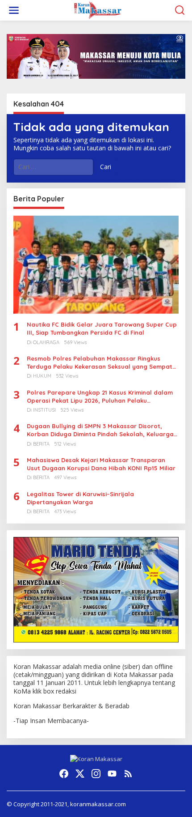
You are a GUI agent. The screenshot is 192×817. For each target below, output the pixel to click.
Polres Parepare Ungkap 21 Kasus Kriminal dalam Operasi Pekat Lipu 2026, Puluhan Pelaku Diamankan (100, 396)
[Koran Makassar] (97, 9)
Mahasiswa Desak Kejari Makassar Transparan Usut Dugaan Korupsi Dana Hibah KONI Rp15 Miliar (101, 464)
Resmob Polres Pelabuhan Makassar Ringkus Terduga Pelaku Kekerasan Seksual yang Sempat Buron (99, 362)
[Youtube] (112, 773)
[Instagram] (96, 773)
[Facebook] (64, 773)
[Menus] (14, 10)
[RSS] (128, 773)
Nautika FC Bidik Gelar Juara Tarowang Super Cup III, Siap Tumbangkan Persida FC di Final (102, 328)
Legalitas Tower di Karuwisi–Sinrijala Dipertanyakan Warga (80, 498)
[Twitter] (80, 773)
